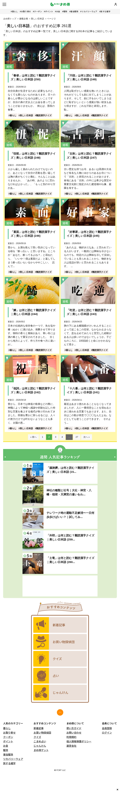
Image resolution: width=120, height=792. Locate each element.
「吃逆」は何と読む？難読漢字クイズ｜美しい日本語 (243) (89, 312)
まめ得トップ (9, 18)
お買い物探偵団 (42, 732)
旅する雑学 (105, 11)
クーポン (38, 11)
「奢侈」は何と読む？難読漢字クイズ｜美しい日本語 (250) (33, 77)
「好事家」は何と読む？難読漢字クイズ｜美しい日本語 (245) (89, 233)
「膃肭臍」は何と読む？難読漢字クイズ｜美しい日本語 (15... (70, 469)
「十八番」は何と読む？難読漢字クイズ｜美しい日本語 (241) (89, 390)
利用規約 (71, 737)
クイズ (37, 737)
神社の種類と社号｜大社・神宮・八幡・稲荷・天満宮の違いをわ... (69, 492)
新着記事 (39, 728)
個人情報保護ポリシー (78, 741)
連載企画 (23, 18)
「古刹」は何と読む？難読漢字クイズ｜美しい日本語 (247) (89, 155)
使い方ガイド (73, 728)
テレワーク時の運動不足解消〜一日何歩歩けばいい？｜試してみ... (70, 514)
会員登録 (107, 728)
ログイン (107, 732)
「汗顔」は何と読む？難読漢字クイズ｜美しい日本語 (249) (89, 77)
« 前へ (33, 437)
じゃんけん (40, 746)
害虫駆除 (74, 11)
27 (77, 437)
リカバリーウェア (89, 11)
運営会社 (71, 746)
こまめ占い (40, 741)
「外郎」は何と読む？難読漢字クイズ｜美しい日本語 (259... (70, 537)
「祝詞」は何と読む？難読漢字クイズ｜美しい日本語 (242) (33, 390)
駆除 (65, 11)
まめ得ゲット (41, 750)
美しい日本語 (37, 18)
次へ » (86, 437)
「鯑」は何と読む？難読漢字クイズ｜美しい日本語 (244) (33, 312)
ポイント (49, 11)
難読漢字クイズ (44, 115)
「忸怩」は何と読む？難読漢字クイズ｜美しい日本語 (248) (33, 155)
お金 (58, 11)
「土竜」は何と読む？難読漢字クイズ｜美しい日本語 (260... (70, 559)
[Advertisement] (60, 585)
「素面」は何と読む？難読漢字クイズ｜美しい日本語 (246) (33, 233)
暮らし (15, 11)
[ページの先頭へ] (60, 712)
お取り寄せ (26, 11)
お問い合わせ (73, 732)
